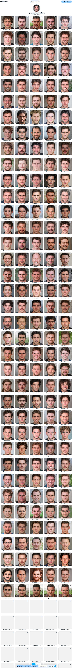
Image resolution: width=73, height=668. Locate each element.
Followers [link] (34, 14)
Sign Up (69, 2)
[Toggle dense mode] (55, 666)
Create (32, 2)
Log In (63, 2)
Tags (37, 664)
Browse (37, 2)
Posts (40, 664)
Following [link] (39, 14)
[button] (35, 1)
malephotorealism (7, 29)
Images (34, 664)
